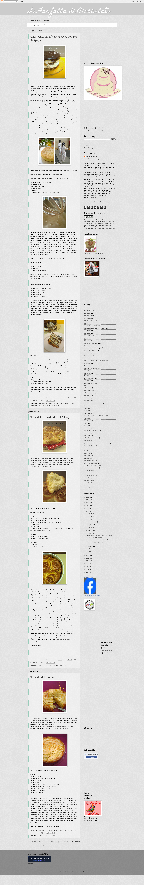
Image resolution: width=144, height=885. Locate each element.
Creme (86, 338)
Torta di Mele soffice (42, 677)
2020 (88, 497)
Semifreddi (88, 453)
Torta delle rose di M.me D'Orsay (50, 417)
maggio (90, 530)
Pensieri (87, 433)
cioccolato (43, 403)
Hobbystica (88, 375)
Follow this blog (91, 757)
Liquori (87, 395)
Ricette (45, 25)
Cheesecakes (88, 318)
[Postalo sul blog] (49, 401)
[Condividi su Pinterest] (54, 401)
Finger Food (88, 358)
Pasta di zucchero (91, 430)
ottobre (91, 519)
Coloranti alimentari (92, 325)
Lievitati (87, 388)
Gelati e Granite (90, 368)
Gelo (85, 370)
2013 (88, 558)
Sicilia (87, 455)
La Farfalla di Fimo (88, 577)
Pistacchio (88, 440)
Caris (56, 86)
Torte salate (89, 475)
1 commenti (34, 833)
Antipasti (87, 310)
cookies (87, 333)
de (85, 345)
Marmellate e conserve (92, 403)
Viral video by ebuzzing (100, 202)
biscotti (87, 315)
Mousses (87, 420)
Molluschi (87, 418)
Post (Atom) (43, 846)
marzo (90, 546)
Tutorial (87, 478)
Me (85, 405)
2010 (88, 566)
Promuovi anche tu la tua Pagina (92, 595)
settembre (92, 522)
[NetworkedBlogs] (91, 754)
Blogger (82, 871)
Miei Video (88, 413)
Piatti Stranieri (90, 438)
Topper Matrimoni (90, 468)
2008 (88, 572)
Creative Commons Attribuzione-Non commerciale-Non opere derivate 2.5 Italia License (100, 223)
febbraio (91, 549)
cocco (50, 403)
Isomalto (87, 380)
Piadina (87, 435)
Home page (35, 25)
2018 (88, 503)
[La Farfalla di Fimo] (90, 593)
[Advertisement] (100, 47)
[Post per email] (41, 400)
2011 (88, 564)
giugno (90, 527)
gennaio (91, 552)
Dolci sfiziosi (44, 665)
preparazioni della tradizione (95, 443)
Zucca (86, 485)
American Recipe (90, 308)
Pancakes (87, 428)
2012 (88, 561)
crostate (87, 340)
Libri (86, 385)
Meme (85, 410)
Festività (87, 355)
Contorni (87, 330)
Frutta (86, 365)
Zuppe (86, 488)
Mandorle (87, 400)
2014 (88, 555)
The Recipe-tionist (91, 465)
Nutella (87, 425)
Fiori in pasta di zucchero (94, 360)
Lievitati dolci (57, 665)
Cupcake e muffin (90, 343)
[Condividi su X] (51, 401)
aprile (90, 533)
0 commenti (34, 662)
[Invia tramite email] (47, 401)
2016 (88, 508)
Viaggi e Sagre (89, 480)
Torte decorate (89, 470)
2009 (88, 569)
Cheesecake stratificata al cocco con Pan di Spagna (99, 536)
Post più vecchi (72, 842)
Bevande (87, 313)
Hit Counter (30, 863)
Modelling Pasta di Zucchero (94, 415)
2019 (88, 500)
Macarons (87, 398)
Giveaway (87, 373)
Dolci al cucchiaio (61, 403)
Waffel (86, 483)
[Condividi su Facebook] (52, 401)
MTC (49, 86)
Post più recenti (37, 842)
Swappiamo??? (89, 460)
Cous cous (87, 335)
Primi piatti (89, 445)
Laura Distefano (47, 398)
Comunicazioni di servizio (94, 328)
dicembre (91, 513)
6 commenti (34, 400)
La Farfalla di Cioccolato (69, 11)
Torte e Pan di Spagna (50, 405)
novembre (91, 516)
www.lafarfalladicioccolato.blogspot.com (99, 229)
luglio (90, 525)
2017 (88, 505)
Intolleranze (89, 378)
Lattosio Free (89, 383)
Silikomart (88, 458)
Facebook (87, 353)
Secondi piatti (89, 450)
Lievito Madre (89, 393)
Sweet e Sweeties (90, 463)
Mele (53, 835)
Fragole (87, 363)
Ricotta (87, 448)
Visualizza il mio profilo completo (97, 159)
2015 (88, 511)
